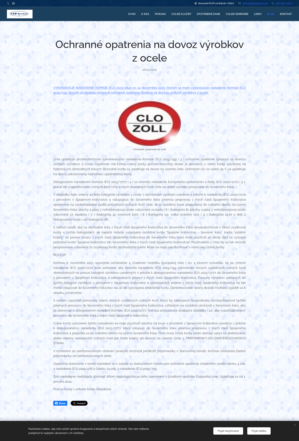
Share (62, 403)
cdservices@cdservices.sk (255, 3)
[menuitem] (132, 14)
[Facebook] (13, 3)
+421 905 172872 (283, 3)
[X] (8, 3)
